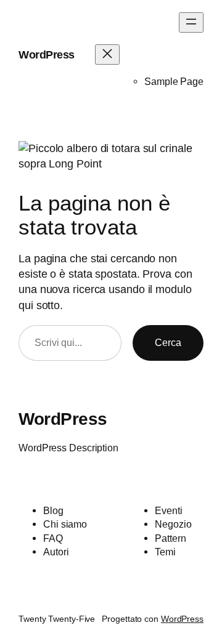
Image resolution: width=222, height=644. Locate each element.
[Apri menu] (191, 22)
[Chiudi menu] (107, 54)
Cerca (168, 342)
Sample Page (174, 81)
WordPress (46, 55)
